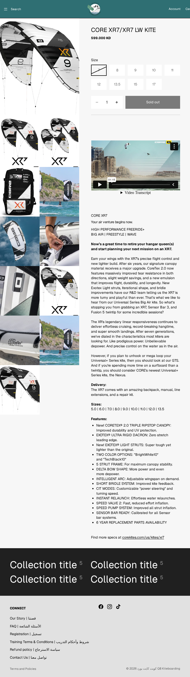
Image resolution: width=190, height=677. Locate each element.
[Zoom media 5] (59, 192)
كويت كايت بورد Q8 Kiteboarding (158, 669)
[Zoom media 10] (20, 340)
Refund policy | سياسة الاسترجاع (35, 650)
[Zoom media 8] (20, 291)
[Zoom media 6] (20, 241)
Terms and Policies (23, 669)
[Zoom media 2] (20, 142)
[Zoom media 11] (59, 340)
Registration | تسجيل (26, 634)
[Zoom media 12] (20, 390)
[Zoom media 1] (39, 67)
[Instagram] (110, 607)
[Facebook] (101, 607)
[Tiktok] (118, 607)
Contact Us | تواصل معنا (28, 657)
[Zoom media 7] (59, 241)
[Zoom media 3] (59, 142)
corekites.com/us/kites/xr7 (143, 537)
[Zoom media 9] (59, 291)
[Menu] (5, 9)
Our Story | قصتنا (23, 618)
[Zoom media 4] (20, 192)
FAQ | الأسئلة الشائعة (25, 626)
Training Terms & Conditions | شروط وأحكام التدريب (49, 642)
